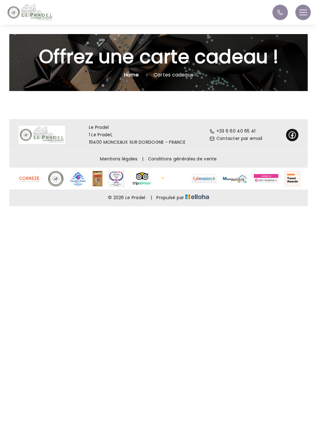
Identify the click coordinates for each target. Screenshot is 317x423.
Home (131, 74)
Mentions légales (118, 159)
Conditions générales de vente (182, 159)
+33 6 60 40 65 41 (236, 131)
